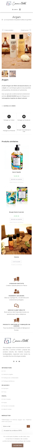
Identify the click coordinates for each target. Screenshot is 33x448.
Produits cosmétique (18, 182)
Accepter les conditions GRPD (13, 430)
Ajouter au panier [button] (16, 179)
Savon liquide (16, 172)
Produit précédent (8, 30)
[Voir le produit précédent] (3, 30)
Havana (16, 257)
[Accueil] (2, 19)
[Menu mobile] (19, 9)
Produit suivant (25, 30)
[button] (29, 34)
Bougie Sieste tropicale (16, 212)
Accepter (17, 445)
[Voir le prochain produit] (30, 30)
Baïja (11, 182)
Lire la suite (16, 261)
